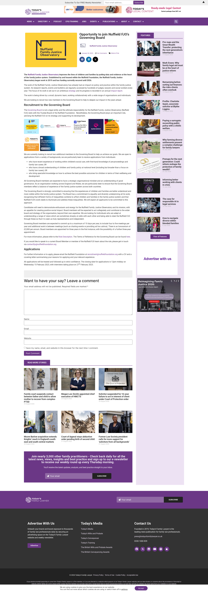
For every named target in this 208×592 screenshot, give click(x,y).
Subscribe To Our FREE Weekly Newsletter (83, 2)
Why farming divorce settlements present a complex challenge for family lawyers (172, 143)
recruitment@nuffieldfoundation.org (102, 254)
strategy (72, 91)
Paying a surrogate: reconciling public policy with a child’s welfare (171, 124)
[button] (82, 59)
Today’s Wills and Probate (92, 533)
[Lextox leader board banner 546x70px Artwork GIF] (93, 12)
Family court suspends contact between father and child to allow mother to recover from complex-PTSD (40, 398)
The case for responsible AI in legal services (170, 201)
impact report (116, 91)
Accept (141, 588)
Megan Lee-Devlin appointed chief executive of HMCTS (78, 395)
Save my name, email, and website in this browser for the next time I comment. (62, 348)
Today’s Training (88, 543)
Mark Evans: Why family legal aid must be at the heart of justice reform (172, 67)
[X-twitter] (142, 549)
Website (27, 338)
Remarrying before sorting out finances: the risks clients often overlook (172, 86)
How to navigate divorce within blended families (170, 221)
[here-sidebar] (157, 274)
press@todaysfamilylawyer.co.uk (148, 536)
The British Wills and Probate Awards (96, 547)
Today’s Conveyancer (90, 538)
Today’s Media (87, 529)
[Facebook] (136, 549)
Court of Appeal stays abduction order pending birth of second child (78, 438)
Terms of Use (109, 575)
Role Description (65, 237)
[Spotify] (160, 549)
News (29, 21)
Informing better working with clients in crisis (172, 182)
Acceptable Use (132, 575)
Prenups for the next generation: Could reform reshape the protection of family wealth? (172, 164)
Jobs (84, 21)
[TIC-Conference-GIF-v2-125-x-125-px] (112, 133)
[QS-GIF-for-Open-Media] (96, 133)
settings (124, 589)
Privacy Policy (98, 575)
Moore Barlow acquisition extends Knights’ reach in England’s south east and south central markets (40, 439)
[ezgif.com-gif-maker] (31, 133)
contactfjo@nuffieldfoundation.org (41, 244)
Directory (43, 21)
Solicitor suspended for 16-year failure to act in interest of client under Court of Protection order (114, 396)
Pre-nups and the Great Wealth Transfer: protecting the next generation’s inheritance (172, 47)
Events (93, 21)
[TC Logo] (47, 133)
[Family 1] (47, 150)
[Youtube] (154, 549)
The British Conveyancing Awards (95, 552)
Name (26, 319)
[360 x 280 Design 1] (159, 311)
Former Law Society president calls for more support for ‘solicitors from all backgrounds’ (114, 439)
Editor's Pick (115, 53)
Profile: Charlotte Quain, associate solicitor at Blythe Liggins (170, 105)
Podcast (58, 21)
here (128, 237)
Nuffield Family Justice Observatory (43, 74)
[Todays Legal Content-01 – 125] (63, 133)
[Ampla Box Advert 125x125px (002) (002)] (79, 133)
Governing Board (35, 110)
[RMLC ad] (154, 12)
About (124, 21)
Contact (137, 21)
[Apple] (166, 549)
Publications (109, 21)
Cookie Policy (120, 575)
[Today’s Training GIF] (31, 150)
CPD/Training (71, 21)
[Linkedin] (148, 549)
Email (26, 329)
